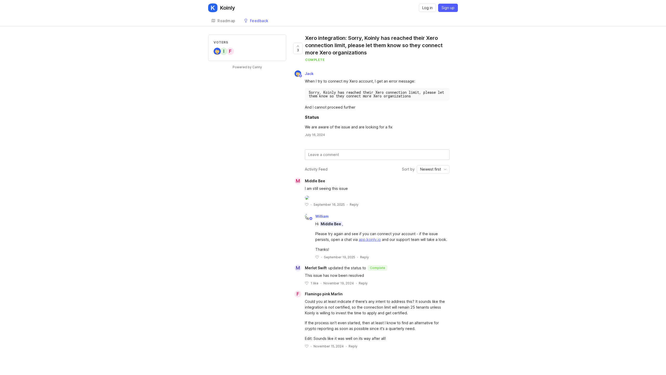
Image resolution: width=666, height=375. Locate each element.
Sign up (447, 7)
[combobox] (433, 169)
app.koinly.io (370, 239)
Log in (427, 7)
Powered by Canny (247, 67)
